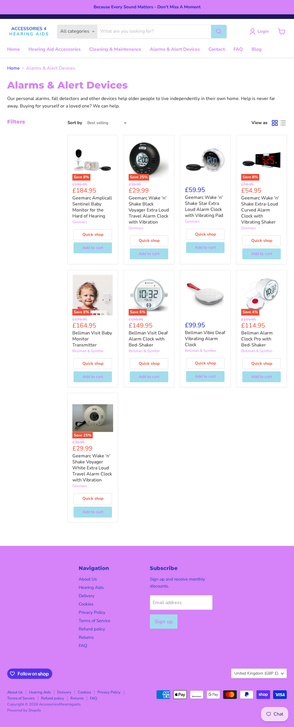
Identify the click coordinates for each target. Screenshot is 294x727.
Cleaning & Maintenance (115, 49)
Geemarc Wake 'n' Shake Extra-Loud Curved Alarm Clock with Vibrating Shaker (260, 210)
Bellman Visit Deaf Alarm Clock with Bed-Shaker (148, 339)
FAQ (238, 49)
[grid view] (275, 123)
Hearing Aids (91, 587)
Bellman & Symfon (87, 351)
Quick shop (92, 234)
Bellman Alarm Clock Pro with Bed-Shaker (257, 339)
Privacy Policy (92, 612)
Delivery (86, 596)
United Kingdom (256, 673)
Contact (216, 49)
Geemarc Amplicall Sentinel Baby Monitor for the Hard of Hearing (92, 207)
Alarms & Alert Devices (175, 49)
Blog (257, 49)
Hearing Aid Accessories (54, 49)
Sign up (163, 621)
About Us (88, 579)
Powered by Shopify (24, 710)
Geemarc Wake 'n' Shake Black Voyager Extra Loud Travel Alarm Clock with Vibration (149, 210)
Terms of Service (94, 621)
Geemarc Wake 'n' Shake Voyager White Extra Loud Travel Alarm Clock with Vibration (92, 468)
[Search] (219, 31)
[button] (260, 31)
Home (13, 49)
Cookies (86, 604)
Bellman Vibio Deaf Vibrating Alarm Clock (205, 339)
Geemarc (79, 222)
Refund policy (92, 629)
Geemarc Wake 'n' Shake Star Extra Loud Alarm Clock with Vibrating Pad (204, 206)
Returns (86, 637)
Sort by (74, 122)
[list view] (283, 123)
